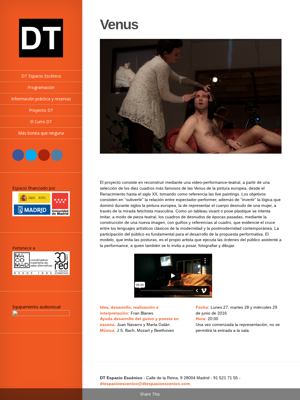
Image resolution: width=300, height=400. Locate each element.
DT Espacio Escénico (41, 76)
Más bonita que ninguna (41, 133)
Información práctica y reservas (41, 99)
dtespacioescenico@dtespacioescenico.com (145, 383)
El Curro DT (41, 121)
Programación (41, 87)
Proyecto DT (41, 110)
